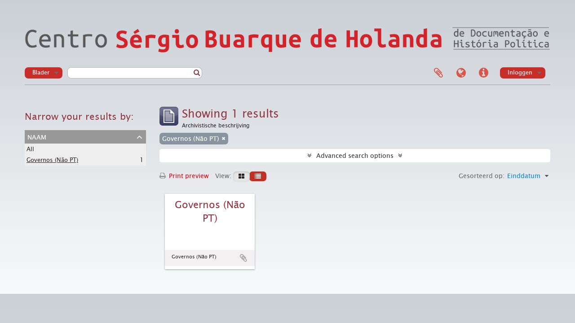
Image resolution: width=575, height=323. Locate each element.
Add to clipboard (243, 257)
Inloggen (520, 72)
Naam (36, 136)
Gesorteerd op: (481, 175)
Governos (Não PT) (52, 160)
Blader (40, 72)
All (30, 149)
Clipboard (438, 73)
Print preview (188, 175)
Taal (461, 73)
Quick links (483, 73)
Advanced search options (355, 155)
